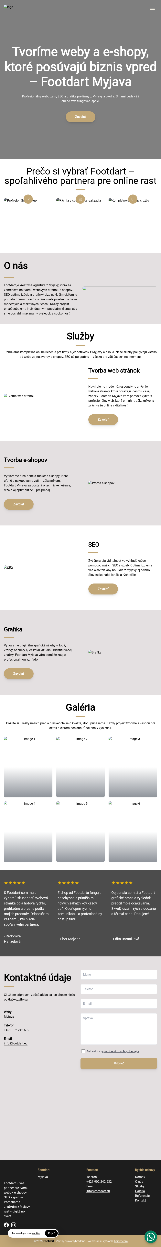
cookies (36, 1233)
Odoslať (119, 1063)
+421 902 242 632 (16, 1030)
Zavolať (80, 117)
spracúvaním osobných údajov (120, 1051)
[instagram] (13, 1224)
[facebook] (6, 1224)
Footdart (48, 1241)
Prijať (51, 1233)
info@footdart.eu (15, 1043)
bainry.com (121, 1241)
